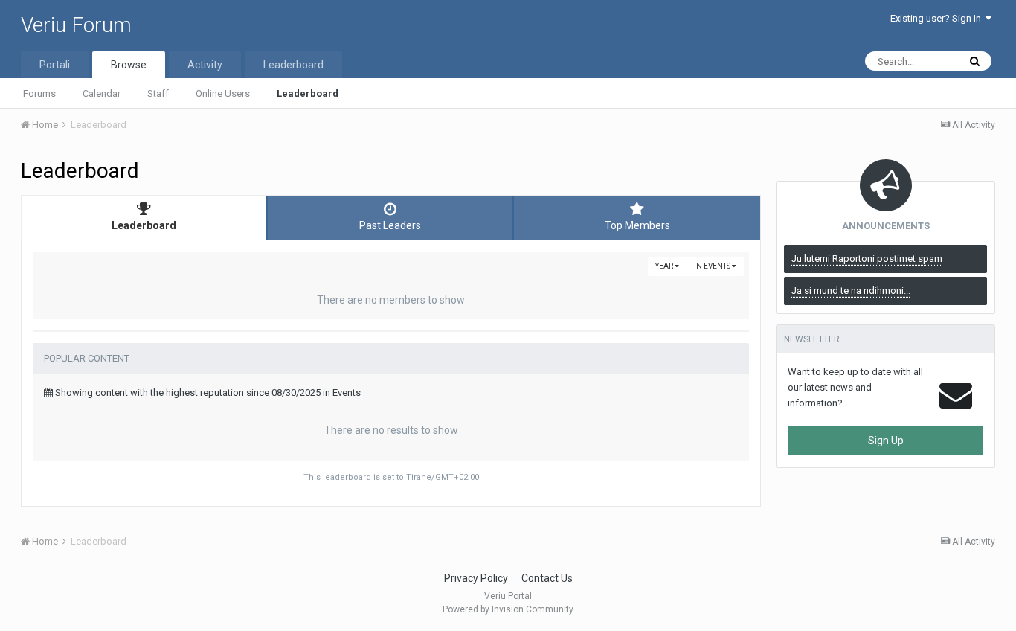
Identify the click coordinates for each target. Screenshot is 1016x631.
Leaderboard (307, 93)
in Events (713, 266)
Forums (39, 93)
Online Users (223, 93)
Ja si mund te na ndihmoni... (850, 290)
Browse (129, 65)
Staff (158, 93)
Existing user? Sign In (938, 18)
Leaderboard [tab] (144, 225)
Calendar (101, 93)
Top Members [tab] (637, 225)
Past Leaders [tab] (390, 225)
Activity (204, 65)
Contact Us (547, 578)
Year (665, 266)
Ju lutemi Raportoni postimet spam (866, 258)
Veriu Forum (76, 25)
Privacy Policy (476, 578)
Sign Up (886, 440)
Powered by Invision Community (508, 609)
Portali (54, 65)
